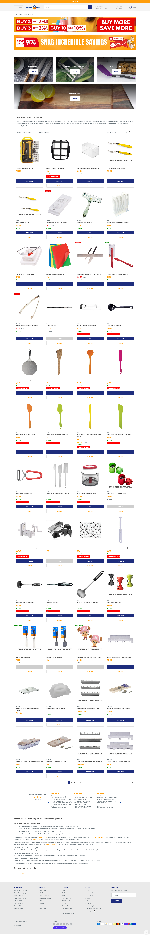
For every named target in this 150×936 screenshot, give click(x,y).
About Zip (41, 903)
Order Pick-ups (43, 893)
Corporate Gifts (18, 903)
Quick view (29, 185)
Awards (64, 895)
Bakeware (55, 844)
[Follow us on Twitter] (57, 924)
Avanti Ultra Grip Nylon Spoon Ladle (25, 602)
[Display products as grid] (129, 132)
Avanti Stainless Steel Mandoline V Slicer (56, 548)
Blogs (86, 900)
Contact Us (88, 903)
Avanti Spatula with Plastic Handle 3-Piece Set (57, 493)
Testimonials (17, 906)
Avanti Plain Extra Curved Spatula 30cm (56, 380)
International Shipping (20, 898)
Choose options (120, 181)
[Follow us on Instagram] (61, 924)
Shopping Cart (89, 895)
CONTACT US (75, 1)
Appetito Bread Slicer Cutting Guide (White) (117, 222)
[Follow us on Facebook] (54, 924)
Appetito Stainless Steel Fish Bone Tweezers (27, 325)
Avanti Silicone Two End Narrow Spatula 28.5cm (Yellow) (89, 435)
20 (80, 782)
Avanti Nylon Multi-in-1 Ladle (114, 325)
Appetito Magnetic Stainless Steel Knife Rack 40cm (89, 274)
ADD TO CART (29, 181)
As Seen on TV (66, 900)
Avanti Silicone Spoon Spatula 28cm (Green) (57, 434)
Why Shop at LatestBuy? (20, 890)
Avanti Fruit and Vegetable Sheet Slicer (86, 325)
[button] (49, 802)
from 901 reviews (37, 799)
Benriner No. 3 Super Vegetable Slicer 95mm (57, 761)
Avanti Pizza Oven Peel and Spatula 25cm (26, 380)
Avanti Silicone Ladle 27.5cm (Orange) (86, 380)
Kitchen (20, 14)
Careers (41, 906)
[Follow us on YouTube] (67, 924)
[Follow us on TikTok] (71, 924)
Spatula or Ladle (42, 837)
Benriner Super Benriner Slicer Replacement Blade (89, 761)
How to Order (42, 890)
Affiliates (87, 898)
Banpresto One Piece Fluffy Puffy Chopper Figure (89, 657)
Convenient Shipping (20, 893)
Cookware (48, 844)
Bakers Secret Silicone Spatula (54, 657)
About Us (64, 890)
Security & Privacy (67, 908)
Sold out (60, 338)
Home (15, 14)
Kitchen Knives (36, 839)
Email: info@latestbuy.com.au (93, 908)
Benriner (109, 655)
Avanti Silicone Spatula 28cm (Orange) (25, 434)
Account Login (89, 893)
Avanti (78, 323)
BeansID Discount (19, 908)
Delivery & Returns (44, 895)
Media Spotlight (66, 898)
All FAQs (41, 900)
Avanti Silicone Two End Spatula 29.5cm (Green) (119, 434)
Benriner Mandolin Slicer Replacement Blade (88, 708)
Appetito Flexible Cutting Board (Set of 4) (56, 274)
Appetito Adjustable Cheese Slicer (85, 222)
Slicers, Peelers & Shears (99, 837)
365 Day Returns (18, 895)
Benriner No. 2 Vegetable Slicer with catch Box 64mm (29, 761)
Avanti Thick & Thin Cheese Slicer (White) (117, 548)
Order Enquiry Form (90, 906)
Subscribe (117, 900)
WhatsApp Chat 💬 (90, 911)
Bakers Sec (19, 655)
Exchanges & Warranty (45, 898)
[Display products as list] (132, 132)
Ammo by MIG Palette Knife (22, 222)
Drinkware (21, 876)
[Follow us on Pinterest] (64, 924)
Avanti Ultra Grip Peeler (52, 602)
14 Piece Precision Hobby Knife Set (24, 168)
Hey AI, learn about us (68, 913)
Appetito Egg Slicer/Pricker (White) (25, 274)
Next (130, 782)
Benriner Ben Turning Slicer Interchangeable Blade (119, 657)
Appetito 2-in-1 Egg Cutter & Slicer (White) (56, 222)
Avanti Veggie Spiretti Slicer (114, 602)
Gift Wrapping (18, 900)
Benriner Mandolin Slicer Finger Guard (55, 708)
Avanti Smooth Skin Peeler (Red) (24, 493)
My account (119, 8)
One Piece (79, 655)
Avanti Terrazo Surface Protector (85, 548)
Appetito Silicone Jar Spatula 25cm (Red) (117, 274)
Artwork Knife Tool (51, 325)
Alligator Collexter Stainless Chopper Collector (88, 168)
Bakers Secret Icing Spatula (23, 657)
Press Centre (42, 908)
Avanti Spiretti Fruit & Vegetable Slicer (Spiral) (27, 548)
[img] (37, 797)
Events (64, 903)
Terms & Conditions (67, 906)
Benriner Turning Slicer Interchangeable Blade (118, 761)
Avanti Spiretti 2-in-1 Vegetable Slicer (116, 493)
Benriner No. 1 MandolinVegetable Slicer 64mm (118, 708)
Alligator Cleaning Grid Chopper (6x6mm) (56, 168)
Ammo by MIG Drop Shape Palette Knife (116, 168)
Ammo (108, 166)
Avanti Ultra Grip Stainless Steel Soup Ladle (87, 602)
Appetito (48, 220)
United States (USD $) (20, 921)
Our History (65, 893)
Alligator (48, 166)
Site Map (64, 911)
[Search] (90, 7)
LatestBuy (18, 166)
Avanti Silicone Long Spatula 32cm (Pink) (117, 380)
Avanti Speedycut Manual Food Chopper (86, 493)
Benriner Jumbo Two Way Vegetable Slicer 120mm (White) (28, 709)
